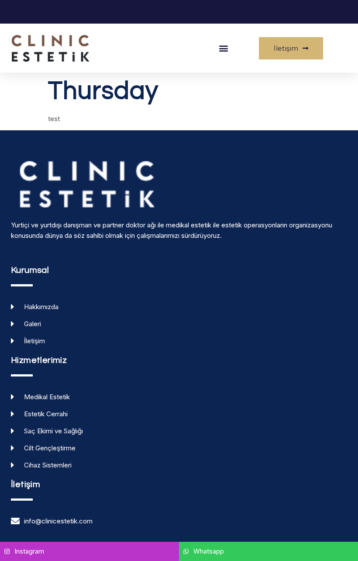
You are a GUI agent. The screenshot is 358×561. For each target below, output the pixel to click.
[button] (224, 48)
